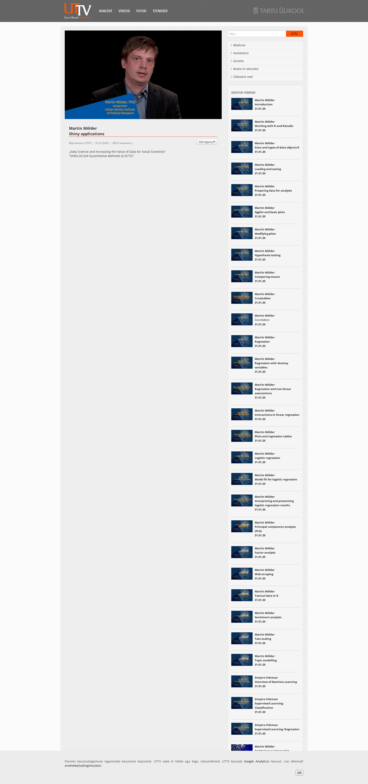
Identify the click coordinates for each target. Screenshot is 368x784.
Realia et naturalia (245, 69)
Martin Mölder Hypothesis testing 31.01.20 (267, 255)
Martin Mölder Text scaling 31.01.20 (265, 639)
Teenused (160, 10)
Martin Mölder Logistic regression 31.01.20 (267, 458)
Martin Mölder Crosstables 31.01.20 (265, 298)
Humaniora (241, 53)
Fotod (141, 10)
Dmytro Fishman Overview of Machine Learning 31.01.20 (276, 682)
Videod (124, 10)
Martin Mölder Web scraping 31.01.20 (265, 574)
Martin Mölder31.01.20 (265, 320)
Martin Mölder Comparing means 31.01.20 (267, 277)
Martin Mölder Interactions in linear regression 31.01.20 (277, 415)
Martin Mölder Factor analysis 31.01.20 (265, 552)
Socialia (238, 61)
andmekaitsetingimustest (83, 766)
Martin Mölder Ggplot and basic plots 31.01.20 (270, 212)
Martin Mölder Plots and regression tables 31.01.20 (273, 436)
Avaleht (105, 10)
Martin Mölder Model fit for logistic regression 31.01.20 (276, 479)
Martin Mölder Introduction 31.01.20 (265, 104)
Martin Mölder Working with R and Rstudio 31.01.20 (274, 126)
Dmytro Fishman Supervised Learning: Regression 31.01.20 (277, 729)
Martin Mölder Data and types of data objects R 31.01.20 (277, 147)
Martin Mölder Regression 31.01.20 (265, 341)
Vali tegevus (206, 141)
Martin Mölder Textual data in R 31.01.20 (266, 595)
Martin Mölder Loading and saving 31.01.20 (268, 169)
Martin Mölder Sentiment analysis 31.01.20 (268, 617)
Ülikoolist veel (243, 77)
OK (299, 773)
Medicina (239, 45)
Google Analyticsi (256, 761)
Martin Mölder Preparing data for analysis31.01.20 (273, 190)
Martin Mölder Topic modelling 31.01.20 (266, 660)
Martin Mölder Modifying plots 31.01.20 (265, 233)
